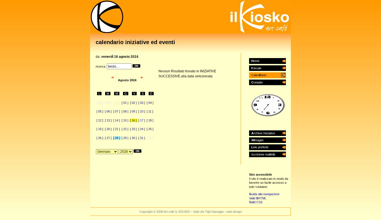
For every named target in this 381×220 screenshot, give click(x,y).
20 (108, 129)
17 (141, 120)
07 (116, 111)
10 (141, 111)
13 (108, 120)
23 (133, 129)
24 (141, 129)
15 (125, 120)
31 (141, 138)
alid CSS (255, 202)
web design (234, 211)
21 (116, 129)
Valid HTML (257, 198)
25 (150, 129)
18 (150, 120)
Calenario (258, 75)
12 (100, 120)
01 (125, 102)
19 (100, 129)
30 (133, 138)
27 (108, 138)
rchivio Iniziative (263, 133)
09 (133, 111)
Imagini (257, 140)
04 (150, 102)
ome (255, 61)
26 (100, 138)
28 (116, 138)
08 (125, 111)
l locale (256, 68)
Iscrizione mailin (263, 154)
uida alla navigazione (264, 194)
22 (125, 129)
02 (133, 102)
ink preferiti (259, 147)
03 (141, 102)
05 (100, 111)
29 (125, 138)
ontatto (257, 82)
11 (149, 111)
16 (133, 120)
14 (116, 120)
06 (108, 111)
